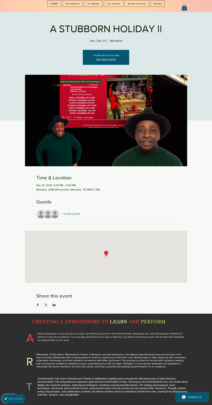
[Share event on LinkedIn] (54, 305)
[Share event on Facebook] (37, 305)
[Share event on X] (46, 305)
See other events (106, 59)
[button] (184, 7)
